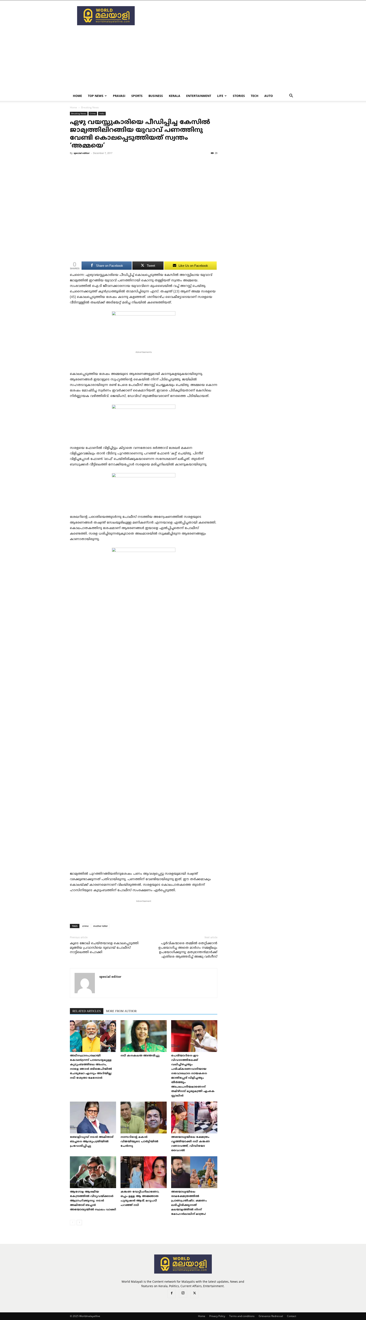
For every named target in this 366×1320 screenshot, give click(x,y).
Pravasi (119, 96)
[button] (291, 96)
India (101, 113)
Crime (93, 113)
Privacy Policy (217, 1316)
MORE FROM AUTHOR (121, 1011)
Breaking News (78, 113)
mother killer (100, 925)
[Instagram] (183, 1293)
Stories (239, 96)
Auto (268, 96)
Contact (291, 1316)
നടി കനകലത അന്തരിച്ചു (140, 1055)
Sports (137, 96)
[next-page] (79, 1222)
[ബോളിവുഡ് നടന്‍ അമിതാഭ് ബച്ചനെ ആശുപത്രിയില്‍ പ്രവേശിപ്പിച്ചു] (93, 1117)
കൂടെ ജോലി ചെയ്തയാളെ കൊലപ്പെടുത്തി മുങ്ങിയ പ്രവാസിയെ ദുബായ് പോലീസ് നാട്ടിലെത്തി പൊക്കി (104, 947)
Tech (254, 96)
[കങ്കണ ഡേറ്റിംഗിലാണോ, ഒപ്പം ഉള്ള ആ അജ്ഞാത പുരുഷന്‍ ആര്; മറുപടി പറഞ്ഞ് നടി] (144, 1172)
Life (220, 96)
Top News (95, 96)
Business (155, 96)
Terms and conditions (242, 1316)
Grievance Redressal (271, 1316)
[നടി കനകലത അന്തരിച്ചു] (144, 1036)
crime (85, 925)
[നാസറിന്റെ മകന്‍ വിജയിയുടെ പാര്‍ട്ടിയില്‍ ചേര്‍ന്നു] (144, 1117)
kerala (174, 96)
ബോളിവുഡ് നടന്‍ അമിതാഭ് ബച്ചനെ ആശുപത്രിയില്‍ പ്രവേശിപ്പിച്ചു (91, 1142)
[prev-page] (72, 1222)
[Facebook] (171, 1293)
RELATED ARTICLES (86, 1011)
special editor (82, 153)
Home (77, 96)
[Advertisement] (219, 15)
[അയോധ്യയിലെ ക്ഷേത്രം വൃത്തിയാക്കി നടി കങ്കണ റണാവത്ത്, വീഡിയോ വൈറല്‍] (194, 1117)
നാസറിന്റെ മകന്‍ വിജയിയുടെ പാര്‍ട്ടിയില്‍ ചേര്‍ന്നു (139, 1142)
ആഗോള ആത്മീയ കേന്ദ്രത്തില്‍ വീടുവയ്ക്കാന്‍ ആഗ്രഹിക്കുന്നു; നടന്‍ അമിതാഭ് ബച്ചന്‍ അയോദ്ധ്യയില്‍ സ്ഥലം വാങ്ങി (93, 1200)
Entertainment (198, 96)
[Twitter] (194, 1293)
